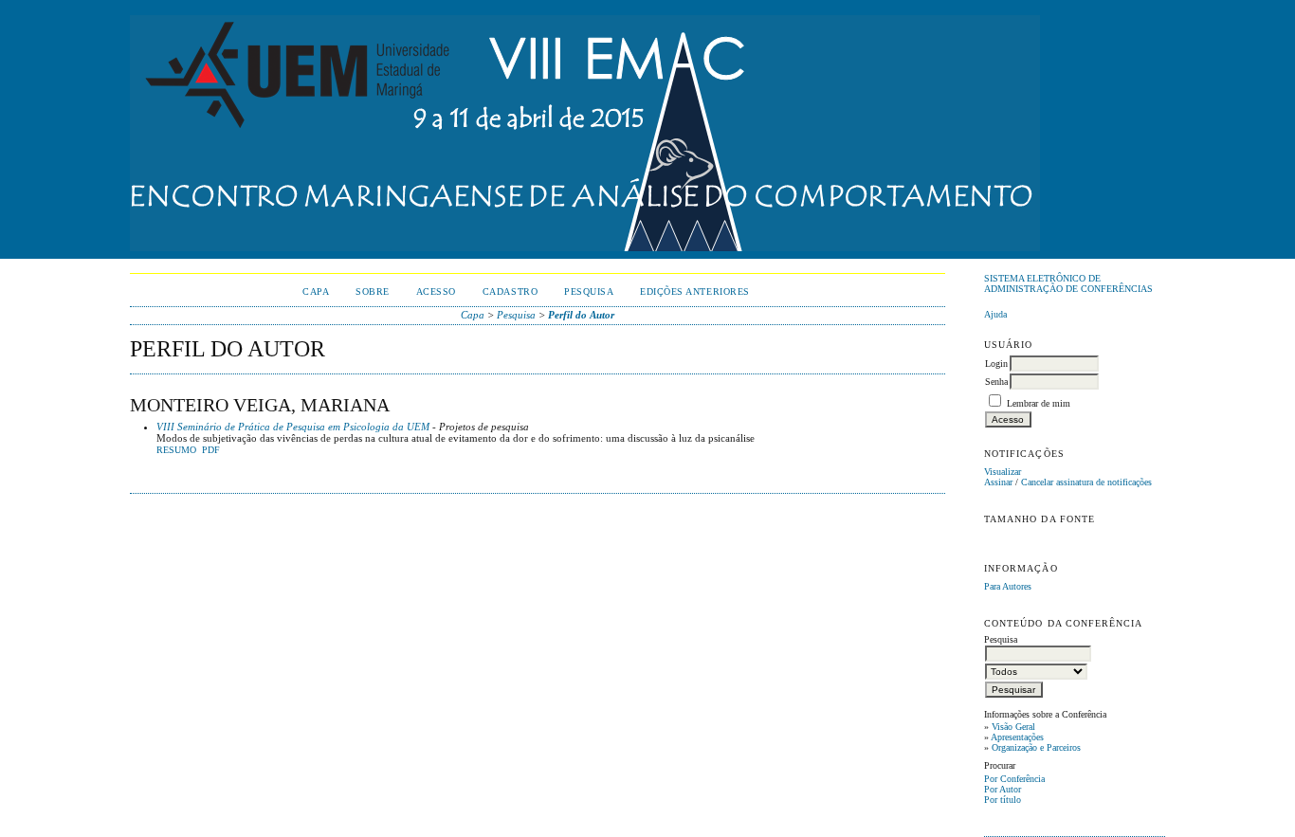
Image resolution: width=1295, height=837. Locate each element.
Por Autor (1002, 789)
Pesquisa (588, 291)
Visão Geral (1013, 726)
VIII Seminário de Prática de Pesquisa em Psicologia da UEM (292, 426)
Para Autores (1007, 586)
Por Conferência (1014, 778)
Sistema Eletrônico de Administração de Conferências (1068, 283)
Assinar (998, 482)
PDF (211, 450)
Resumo (176, 450)
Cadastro (510, 291)
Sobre (373, 291)
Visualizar (1002, 471)
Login (996, 363)
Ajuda (995, 314)
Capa (315, 291)
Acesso (436, 291)
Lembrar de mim (1038, 403)
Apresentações (1017, 737)
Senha (996, 381)
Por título (1002, 799)
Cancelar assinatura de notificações (1086, 482)
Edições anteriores (694, 291)
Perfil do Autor (581, 314)
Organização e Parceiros (1036, 747)
